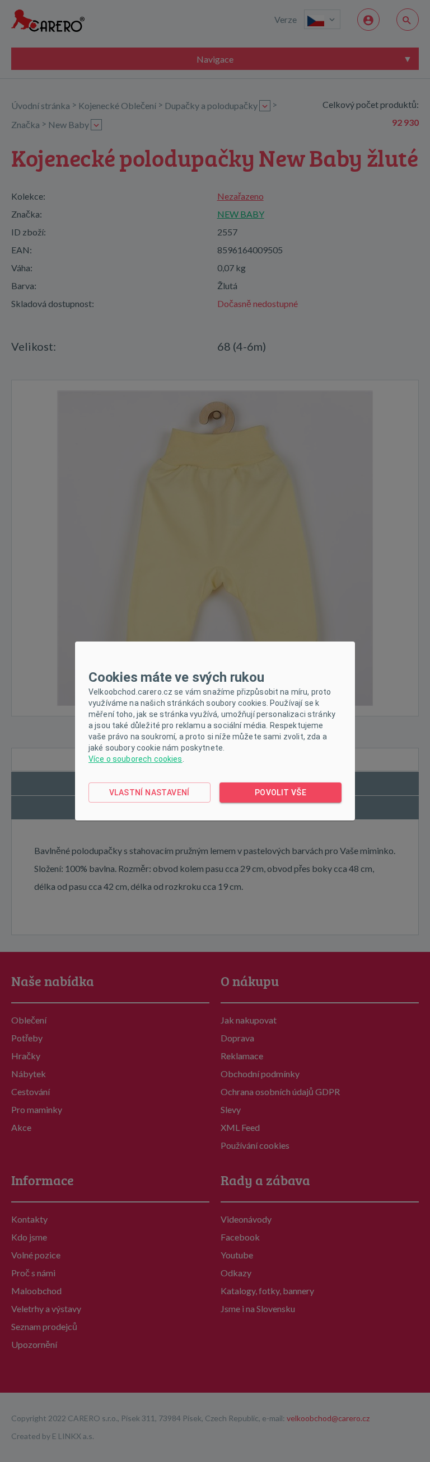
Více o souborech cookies (135, 758)
